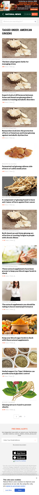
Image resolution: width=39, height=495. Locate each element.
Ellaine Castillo (13, 266)
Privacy (11, 467)
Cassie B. (12, 335)
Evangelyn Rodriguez (15, 59)
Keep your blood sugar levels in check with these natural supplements (17, 339)
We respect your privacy (19, 444)
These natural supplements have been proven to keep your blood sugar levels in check (19, 271)
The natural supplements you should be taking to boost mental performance (18, 305)
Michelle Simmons (14, 230)
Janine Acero (13, 164)
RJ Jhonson (13, 302)
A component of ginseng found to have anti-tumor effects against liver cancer (18, 201)
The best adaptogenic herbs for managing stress (15, 63)
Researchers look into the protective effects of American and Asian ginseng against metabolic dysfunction (18, 133)
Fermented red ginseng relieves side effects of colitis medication (17, 167)
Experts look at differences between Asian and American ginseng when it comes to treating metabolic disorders (18, 97)
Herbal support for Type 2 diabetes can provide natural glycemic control (18, 372)
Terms (16, 467)
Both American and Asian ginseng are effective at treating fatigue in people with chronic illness (18, 235)
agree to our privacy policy (15, 486)
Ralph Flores (13, 92)
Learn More (8, 490)
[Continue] (35, 440)
